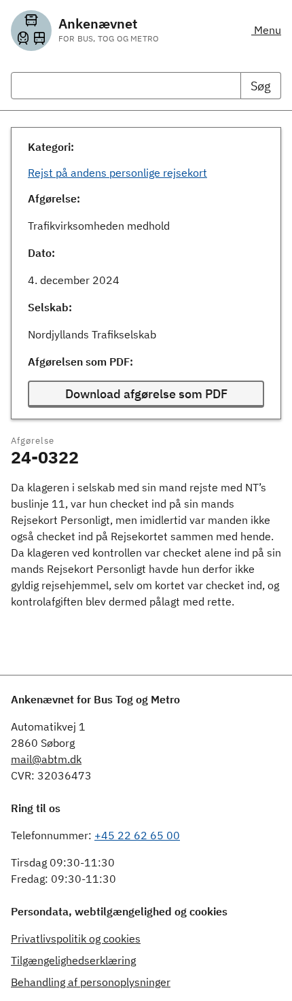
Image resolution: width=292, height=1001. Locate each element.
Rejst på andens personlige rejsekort (117, 172)
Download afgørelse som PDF (146, 394)
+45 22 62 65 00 (137, 835)
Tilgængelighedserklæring (73, 960)
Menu (266, 30)
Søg (261, 86)
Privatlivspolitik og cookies (76, 938)
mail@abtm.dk (46, 759)
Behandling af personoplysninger (90, 982)
